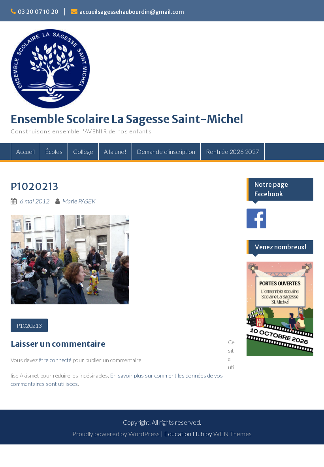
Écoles (53, 151)
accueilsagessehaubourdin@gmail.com (131, 11)
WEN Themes (232, 433)
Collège (83, 151)
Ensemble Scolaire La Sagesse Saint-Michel (127, 119)
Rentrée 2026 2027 (232, 151)
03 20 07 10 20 (38, 11)
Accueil (25, 151)
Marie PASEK (79, 201)
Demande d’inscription (166, 151)
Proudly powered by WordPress (116, 433)
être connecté (55, 360)
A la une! (115, 151)
